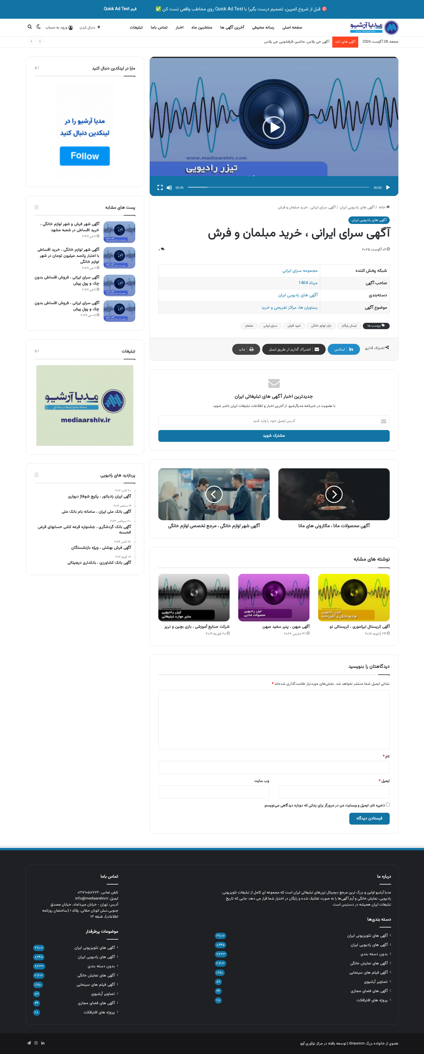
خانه (382, 207)
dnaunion (357, 1044)
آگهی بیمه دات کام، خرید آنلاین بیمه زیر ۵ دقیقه (292, 42)
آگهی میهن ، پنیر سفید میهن (285, 627)
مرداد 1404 (308, 283)
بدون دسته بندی (374, 954)
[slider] (278, 187)
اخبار (179, 27)
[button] (274, 127)
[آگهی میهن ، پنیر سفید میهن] (273, 597)
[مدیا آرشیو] (374, 27)
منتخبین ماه (202, 27)
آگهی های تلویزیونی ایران (367, 936)
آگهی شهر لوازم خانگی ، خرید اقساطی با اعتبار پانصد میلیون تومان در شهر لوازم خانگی (68, 256)
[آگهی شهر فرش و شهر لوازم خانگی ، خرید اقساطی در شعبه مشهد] (119, 232)
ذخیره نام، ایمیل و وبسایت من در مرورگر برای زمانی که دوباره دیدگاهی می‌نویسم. (324, 805)
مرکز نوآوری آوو (311, 1044)
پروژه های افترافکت (372, 1000)
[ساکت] (169, 188)
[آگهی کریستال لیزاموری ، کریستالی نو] (353, 597)
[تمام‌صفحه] (160, 188)
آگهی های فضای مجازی (369, 991)
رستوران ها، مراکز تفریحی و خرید (289, 307)
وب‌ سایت (261, 781)
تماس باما (159, 27)
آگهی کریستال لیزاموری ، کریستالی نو (360, 627)
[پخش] (388, 188)
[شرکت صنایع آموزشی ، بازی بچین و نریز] (194, 597)
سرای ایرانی (270, 325)
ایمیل (384, 781)
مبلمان (249, 325)
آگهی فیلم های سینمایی (368, 973)
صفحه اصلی (292, 27)
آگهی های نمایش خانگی (369, 963)
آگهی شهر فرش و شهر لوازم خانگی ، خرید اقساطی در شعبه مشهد (69, 227)
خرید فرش (294, 325)
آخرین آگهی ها (232, 27)
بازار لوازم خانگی (321, 325)
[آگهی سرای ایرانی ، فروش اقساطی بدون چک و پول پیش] (119, 285)
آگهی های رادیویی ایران (357, 207)
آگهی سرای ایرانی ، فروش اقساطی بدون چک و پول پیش (67, 280)
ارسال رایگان (349, 325)
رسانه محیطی (263, 27)
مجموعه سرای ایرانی (300, 270)
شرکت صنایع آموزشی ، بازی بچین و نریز (197, 627)
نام (386, 756)
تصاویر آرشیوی (376, 982)
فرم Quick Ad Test (120, 9)
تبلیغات (136, 27)
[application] (274, 127)
